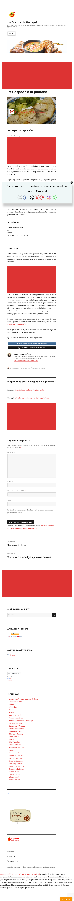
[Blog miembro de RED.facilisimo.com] (31, 793)
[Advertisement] (37, 75)
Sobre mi (10, 852)
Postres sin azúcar (16, 761)
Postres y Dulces (15, 764)
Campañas (13, 710)
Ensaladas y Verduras (17, 726)
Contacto (11, 856)
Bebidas (12, 704)
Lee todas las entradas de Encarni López (26, 360)
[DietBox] (31, 655)
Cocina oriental (15, 715)
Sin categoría (14, 777)
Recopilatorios (14, 772)
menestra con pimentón (16, 324)
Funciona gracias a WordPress (45, 867)
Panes (11, 750)
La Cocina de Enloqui (22, 22)
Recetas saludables (16, 769)
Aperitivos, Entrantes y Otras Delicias (23, 699)
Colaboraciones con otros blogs (21, 721)
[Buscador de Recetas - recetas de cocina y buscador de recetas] (31, 839)
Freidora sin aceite (16, 731)
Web (9, 500)
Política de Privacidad (28, 867)
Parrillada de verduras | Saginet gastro (30, 390)
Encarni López (14, 368)
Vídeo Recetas (14, 780)
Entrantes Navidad (16, 729)
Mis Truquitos (14, 742)
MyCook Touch (15, 745)
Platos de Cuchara (16, 756)
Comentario (12, 452)
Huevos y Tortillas (16, 734)
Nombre (11, 481)
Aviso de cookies (6, 874)
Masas (11, 739)
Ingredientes (14, 737)
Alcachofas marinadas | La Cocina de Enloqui (32, 398)
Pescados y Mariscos (38, 368)
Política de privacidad (22, 874)
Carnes (12, 712)
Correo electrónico (16, 491)
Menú (11, 33)
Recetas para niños (16, 766)
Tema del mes (12, 861)
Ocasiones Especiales (17, 747)
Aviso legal (36, 874)
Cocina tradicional (16, 718)
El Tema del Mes (15, 723)
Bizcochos (13, 707)
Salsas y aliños (14, 774)
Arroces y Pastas (15, 702)
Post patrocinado (15, 758)
